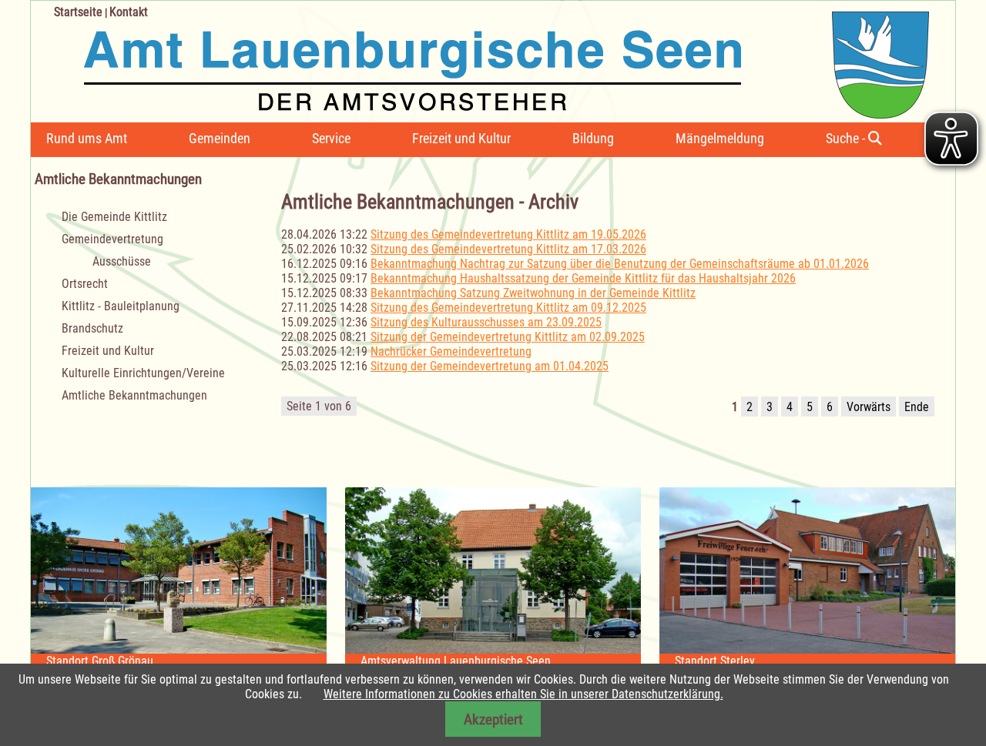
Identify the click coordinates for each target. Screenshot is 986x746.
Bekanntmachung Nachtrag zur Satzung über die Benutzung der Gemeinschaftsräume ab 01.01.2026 (620, 263)
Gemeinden (219, 138)
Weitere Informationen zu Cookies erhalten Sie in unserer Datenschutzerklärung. (523, 694)
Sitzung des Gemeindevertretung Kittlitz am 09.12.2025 (508, 307)
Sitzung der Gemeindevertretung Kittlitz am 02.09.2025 (508, 337)
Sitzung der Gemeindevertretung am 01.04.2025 (490, 366)
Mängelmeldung (720, 138)
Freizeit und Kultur (461, 138)
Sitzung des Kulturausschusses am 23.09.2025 (486, 322)
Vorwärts (868, 407)
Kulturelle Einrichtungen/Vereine (143, 373)
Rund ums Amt (86, 138)
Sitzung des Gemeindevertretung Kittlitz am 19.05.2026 (508, 234)
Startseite (78, 12)
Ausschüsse (121, 261)
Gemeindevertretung (112, 239)
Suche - (847, 138)
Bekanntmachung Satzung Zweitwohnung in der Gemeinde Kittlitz (533, 293)
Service (331, 138)
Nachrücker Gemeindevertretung (451, 351)
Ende (916, 407)
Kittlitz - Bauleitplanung (120, 306)
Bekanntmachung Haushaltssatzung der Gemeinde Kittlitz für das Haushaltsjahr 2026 (583, 278)
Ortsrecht (85, 283)
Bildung (593, 138)
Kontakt (128, 12)
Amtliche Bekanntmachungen (134, 395)
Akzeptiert (493, 719)
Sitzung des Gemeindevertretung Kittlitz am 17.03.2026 (508, 249)
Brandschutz (92, 328)
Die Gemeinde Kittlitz (114, 216)
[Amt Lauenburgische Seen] (480, 59)
